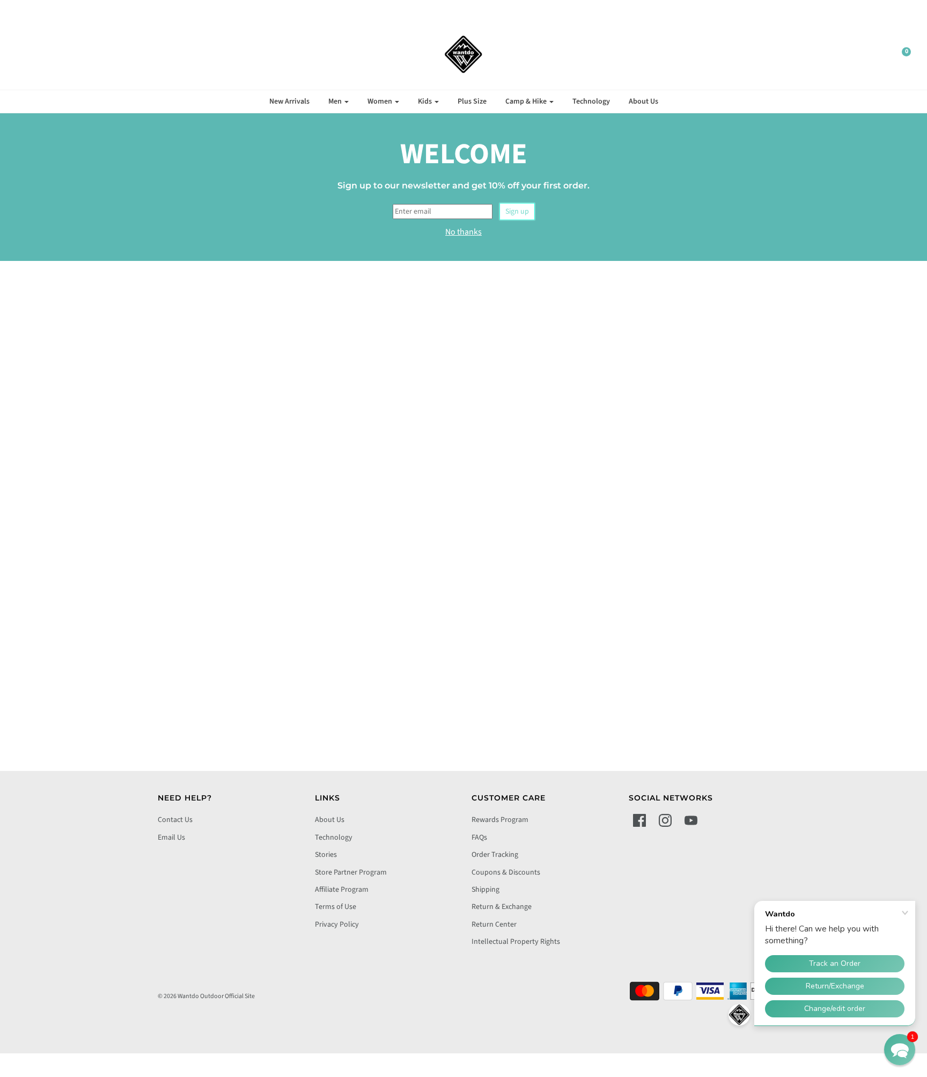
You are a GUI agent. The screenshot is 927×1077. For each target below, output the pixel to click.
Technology (591, 101)
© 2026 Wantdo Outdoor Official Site (206, 996)
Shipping (485, 889)
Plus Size (472, 101)
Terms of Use (335, 906)
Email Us (171, 837)
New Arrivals (289, 101)
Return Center (494, 924)
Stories (326, 854)
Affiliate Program (342, 889)
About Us (643, 101)
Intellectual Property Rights (516, 941)
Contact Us (175, 819)
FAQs (479, 837)
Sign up (517, 211)
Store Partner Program (351, 872)
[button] (899, 1049)
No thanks (463, 232)
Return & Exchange (502, 906)
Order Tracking (495, 854)
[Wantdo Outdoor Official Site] (463, 54)
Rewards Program (500, 819)
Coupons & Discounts (506, 872)
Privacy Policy (337, 924)
